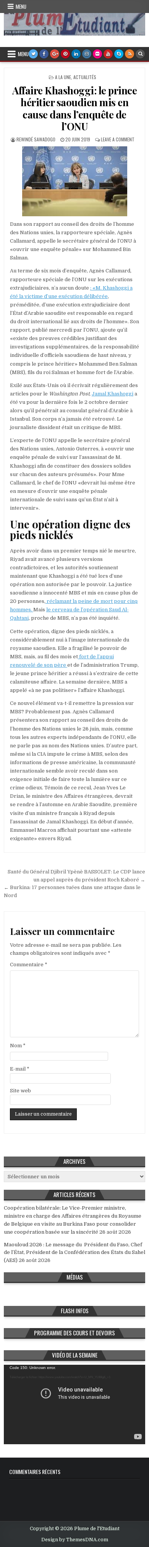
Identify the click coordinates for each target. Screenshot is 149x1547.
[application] (75, 1404)
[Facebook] (44, 53)
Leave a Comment (117, 139)
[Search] (140, 53)
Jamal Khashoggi (112, 394)
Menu (21, 6)
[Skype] (118, 53)
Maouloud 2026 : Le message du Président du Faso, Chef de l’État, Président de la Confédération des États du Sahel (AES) (74, 1253)
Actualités (84, 77)
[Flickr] (97, 53)
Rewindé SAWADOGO (35, 139)
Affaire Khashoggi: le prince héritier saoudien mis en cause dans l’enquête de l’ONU (74, 108)
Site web (20, 1090)
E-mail (19, 1069)
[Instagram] (86, 53)
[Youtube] (108, 53)
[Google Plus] (54, 53)
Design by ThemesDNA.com (74, 1539)
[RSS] (129, 53)
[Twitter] (33, 53)
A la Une (63, 77)
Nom (18, 1045)
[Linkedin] (76, 53)
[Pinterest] (65, 53)
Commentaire (28, 964)
